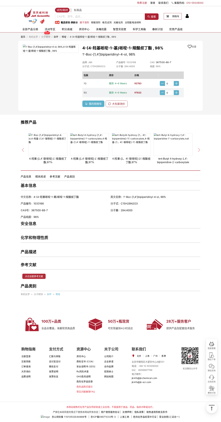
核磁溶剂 (95, 22)
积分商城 (67, 29)
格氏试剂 (107, 22)
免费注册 (142, 2)
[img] (32, 21)
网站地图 (109, 376)
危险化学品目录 (85, 381)
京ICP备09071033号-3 (103, 416)
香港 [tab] (163, 356)
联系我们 (163, 2)
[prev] (23, 149)
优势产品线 (175, 29)
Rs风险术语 (82, 371)
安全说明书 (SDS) (86, 366)
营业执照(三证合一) (169, 416)
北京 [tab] (139, 356)
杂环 (56, 36)
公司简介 (109, 356)
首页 (23, 36)
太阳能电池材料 (133, 22)
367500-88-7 (163, 62)
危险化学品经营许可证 (144, 416)
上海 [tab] (147, 356)
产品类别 (69, 176)
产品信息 (26, 176)
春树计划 (157, 29)
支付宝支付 (55, 361)
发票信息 (53, 376)
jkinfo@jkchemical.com (144, 378)
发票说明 (53, 371)
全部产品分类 (30, 29)
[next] (197, 149)
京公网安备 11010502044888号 (69, 416)
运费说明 (26, 376)
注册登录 (26, 356)
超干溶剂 (84, 22)
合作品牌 (109, 366)
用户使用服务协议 (110, 412)
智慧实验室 (119, 29)
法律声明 (127, 412)
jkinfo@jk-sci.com (141, 382)
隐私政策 (139, 412)
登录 (152, 2)
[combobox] (100, 16)
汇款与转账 (55, 356)
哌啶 (64, 36)
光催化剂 (118, 22)
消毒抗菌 (101, 29)
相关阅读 (40, 176)
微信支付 (53, 366)
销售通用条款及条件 (156, 412)
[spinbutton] (169, 83)
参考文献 (55, 176)
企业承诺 (109, 361)
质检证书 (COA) (85, 361)
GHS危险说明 (84, 376)
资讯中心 (84, 29)
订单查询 (26, 366)
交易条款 (26, 361)
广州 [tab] (155, 356)
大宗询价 (26, 371)
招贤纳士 (109, 371)
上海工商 (124, 416)
